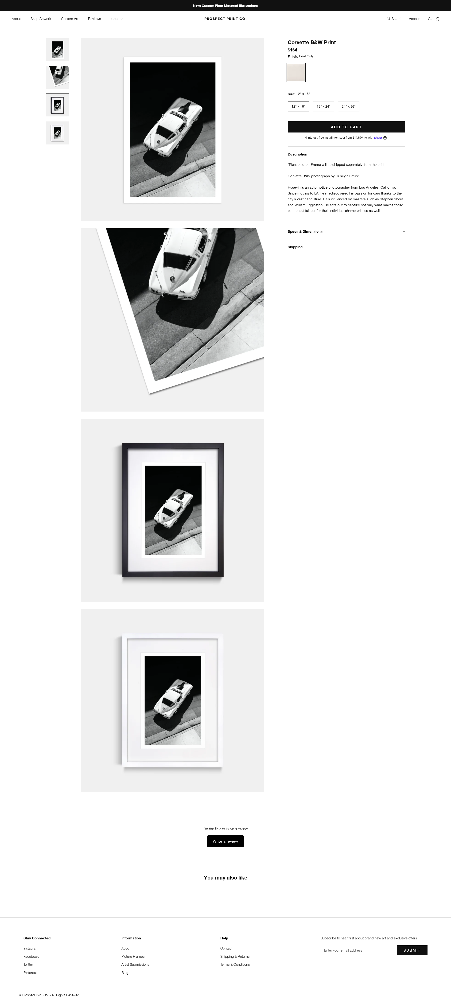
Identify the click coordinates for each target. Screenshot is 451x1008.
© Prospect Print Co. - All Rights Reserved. (49, 995)
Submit (412, 950)
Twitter (28, 964)
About (16, 18)
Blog (124, 972)
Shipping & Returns (234, 956)
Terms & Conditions (235, 964)
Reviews (94, 18)
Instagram (31, 948)
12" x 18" (298, 106)
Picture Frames (132, 956)
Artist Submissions (135, 964)
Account (415, 18)
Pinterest (30, 972)
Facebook (31, 956)
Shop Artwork (41, 18)
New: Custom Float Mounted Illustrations (225, 6)
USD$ (115, 19)
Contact (226, 948)
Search (397, 18)
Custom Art (69, 18)
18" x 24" (323, 106)
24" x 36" (349, 106)
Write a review (225, 841)
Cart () (433, 18)
